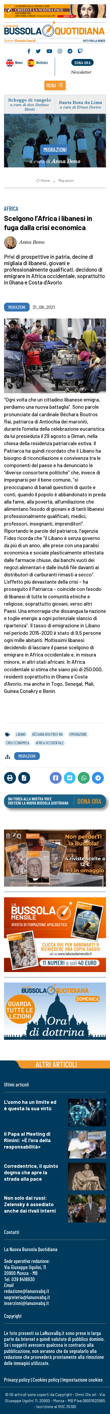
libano (21, 734)
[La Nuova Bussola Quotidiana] (55, 31)
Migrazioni (55, 149)
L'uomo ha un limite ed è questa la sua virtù (30, 1105)
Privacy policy (17, 1380)
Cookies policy (46, 1380)
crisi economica (17, 742)
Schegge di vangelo (29, 99)
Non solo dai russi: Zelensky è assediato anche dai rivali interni (30, 1204)
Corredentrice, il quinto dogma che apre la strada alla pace (31, 1172)
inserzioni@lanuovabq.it (26, 1303)
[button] (55, 85)
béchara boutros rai (47, 734)
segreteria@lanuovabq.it (27, 1297)
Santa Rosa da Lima (80, 102)
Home (45, 180)
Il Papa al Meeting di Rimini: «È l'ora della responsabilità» (27, 1140)
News (19, 62)
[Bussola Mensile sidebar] (55, 934)
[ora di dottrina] (55, 1011)
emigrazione (78, 734)
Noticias (42, 62)
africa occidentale (50, 742)
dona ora (82, 62)
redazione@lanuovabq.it (26, 1291)
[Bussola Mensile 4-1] (55, 858)
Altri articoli (56, 1064)
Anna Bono (32, 241)
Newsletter (81, 72)
